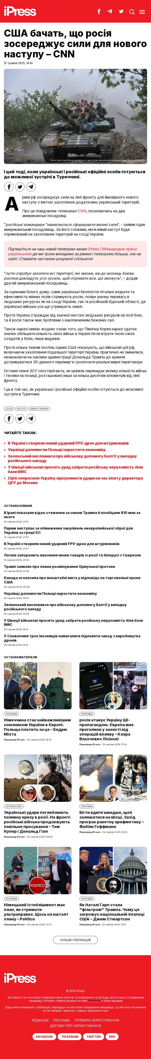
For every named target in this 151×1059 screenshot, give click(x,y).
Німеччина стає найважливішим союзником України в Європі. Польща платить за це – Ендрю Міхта (37, 727)
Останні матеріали (20, 657)
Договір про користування (75, 1026)
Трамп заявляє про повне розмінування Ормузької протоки (59, 566)
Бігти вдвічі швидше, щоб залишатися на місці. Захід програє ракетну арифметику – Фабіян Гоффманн (111, 819)
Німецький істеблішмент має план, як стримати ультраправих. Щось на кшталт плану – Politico (36, 911)
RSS (112, 1037)
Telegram (69, 1037)
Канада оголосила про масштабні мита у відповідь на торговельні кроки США (72, 580)
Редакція (40, 1020)
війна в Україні (39, 408)
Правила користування (97, 1020)
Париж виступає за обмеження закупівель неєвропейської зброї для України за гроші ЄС (68, 530)
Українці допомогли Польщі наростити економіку (57, 450)
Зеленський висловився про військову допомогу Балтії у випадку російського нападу (65, 607)
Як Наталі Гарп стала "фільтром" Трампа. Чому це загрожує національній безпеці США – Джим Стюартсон (112, 911)
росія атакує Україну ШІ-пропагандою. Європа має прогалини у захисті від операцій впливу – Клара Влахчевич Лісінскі (106, 729)
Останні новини (18, 506)
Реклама (61, 1020)
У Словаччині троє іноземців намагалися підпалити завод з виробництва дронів (72, 638)
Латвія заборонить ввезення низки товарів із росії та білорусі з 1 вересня (72, 555)
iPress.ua (94, 1000)
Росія (9, 408)
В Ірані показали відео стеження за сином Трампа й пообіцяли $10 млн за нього (72, 515)
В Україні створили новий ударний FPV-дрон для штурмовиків (68, 443)
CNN (82, 211)
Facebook (44, 1037)
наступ (21, 408)
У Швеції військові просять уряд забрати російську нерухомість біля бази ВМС (73, 622)
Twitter (94, 1037)
